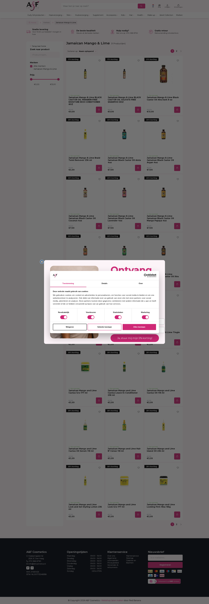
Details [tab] (105, 283)
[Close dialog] (42, 261)
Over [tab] (141, 283)
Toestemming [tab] (68, 283)
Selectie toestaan (104, 327)
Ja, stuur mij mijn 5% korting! (134, 338)
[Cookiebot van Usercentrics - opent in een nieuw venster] (145, 275)
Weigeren (70, 327)
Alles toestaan (139, 327)
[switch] (90, 317)
